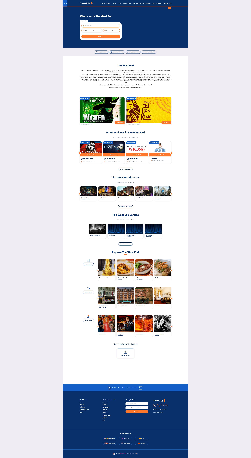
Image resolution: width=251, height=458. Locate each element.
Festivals (166, 3)
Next (171, 153)
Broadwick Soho (141, 306)
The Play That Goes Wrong (132, 159)
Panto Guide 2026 (157, 3)
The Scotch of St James (159, 334)
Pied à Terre (158, 277)
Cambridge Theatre (158, 198)
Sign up (63, 240)
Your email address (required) (58, 225)
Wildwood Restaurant (139, 278)
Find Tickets (165, 122)
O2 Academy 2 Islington (149, 236)
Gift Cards (135, 3)
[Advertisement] (125, 375)
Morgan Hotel (158, 306)
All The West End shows (125, 169)
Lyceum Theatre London (131, 236)
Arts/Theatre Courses (144, 3)
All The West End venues (125, 243)
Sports (129, 3)
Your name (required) (56, 232)
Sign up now (137, 411)
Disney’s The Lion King (133, 124)
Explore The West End (150, 52)
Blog (170, 3)
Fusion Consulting (134, 453)
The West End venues (134, 52)
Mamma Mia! (154, 158)
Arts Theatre (140, 197)
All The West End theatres (125, 206)
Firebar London (141, 334)
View (140, 387)
